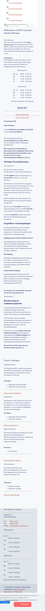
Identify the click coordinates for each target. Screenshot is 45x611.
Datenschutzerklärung (11, 600)
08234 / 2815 (14, 521)
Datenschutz (8, 592)
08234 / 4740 (14, 523)
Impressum (18, 592)
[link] (28, 26)
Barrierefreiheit (18, 589)
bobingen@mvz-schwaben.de (19, 526)
